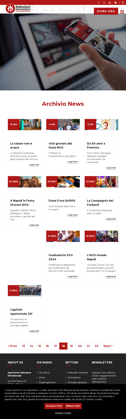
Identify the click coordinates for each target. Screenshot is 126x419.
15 (39, 346)
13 (23, 346)
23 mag (52, 181)
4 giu (52, 124)
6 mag (13, 290)
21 (88, 346)
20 (80, 346)
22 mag (90, 181)
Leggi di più (34, 165)
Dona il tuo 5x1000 (62, 200)
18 (63, 346)
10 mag (90, 236)
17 (55, 346)
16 (47, 346)
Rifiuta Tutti (73, 406)
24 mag (13, 181)
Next (107, 346)
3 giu (90, 124)
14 (31, 346)
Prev (13, 346)
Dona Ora (106, 11)
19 (71, 346)
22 (96, 346)
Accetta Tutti (54, 406)
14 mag (52, 236)
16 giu (13, 124)
